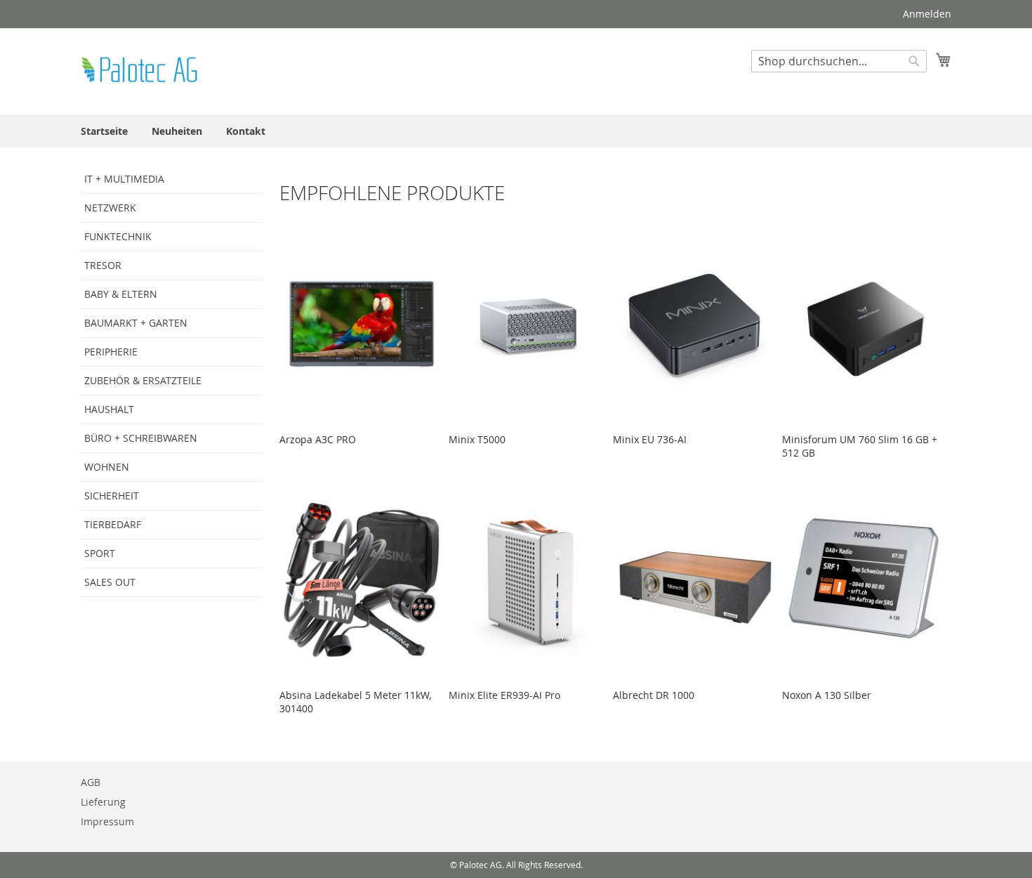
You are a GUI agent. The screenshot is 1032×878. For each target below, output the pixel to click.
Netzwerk (110, 207)
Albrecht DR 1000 (653, 695)
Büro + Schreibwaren (140, 438)
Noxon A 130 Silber (826, 695)
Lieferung (103, 801)
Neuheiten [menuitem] (177, 131)
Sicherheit (111, 495)
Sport (99, 553)
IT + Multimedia (124, 178)
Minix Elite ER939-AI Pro (504, 695)
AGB (90, 782)
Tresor (102, 265)
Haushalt (109, 409)
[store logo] (140, 70)
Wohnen (106, 466)
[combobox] (839, 61)
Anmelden (927, 13)
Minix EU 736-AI (650, 439)
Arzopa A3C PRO (317, 439)
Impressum (107, 821)
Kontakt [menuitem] (245, 131)
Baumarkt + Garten (135, 322)
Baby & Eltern (120, 294)
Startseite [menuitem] (104, 131)
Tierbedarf (112, 524)
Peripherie (111, 351)
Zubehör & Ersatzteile (142, 380)
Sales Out (109, 582)
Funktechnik (118, 236)
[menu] (516, 131)
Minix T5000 (477, 439)
